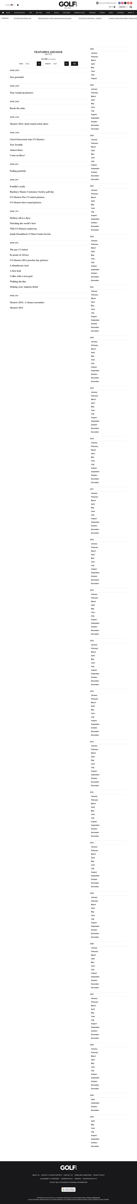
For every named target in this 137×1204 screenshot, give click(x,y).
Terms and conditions (83, 1175)
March (93, 60)
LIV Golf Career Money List (22, 18)
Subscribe (122, 7)
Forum (102, 12)
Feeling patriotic (18, 171)
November (95, 125)
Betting (39, 12)
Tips (30, 12)
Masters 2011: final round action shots (29, 123)
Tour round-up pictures (21, 92)
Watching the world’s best (23, 223)
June (93, 71)
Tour (48, 12)
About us (36, 1175)
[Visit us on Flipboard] (131, 3)
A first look (15, 270)
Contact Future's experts (51, 1175)
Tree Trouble (16, 144)
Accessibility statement (49, 1178)
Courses (120, 12)
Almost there (16, 150)
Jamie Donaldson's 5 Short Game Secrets (30, 234)
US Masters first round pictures (25, 202)
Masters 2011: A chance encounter (27, 302)
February (94, 57)
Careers (77, 1178)
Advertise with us (90, 1178)
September (95, 118)
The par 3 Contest (19, 249)
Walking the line (18, 281)
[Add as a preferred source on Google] (68, 1189)
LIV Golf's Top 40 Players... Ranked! (90, 18)
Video (111, 12)
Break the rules (17, 108)
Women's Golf (79, 12)
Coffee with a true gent (21, 276)
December (95, 129)
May (92, 67)
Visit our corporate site (93, 1197)
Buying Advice (19, 12)
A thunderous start (19, 265)
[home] (3, 13)
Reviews (92, 12)
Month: (48, 64)
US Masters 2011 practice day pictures (29, 260)
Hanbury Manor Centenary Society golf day (32, 191)
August (94, 78)
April (93, 64)
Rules (56, 12)
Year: (21, 64)
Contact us (68, 1175)
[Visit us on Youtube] (128, 3)
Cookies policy (67, 1178)
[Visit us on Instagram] (122, 3)
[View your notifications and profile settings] (18, 5)
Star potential (17, 77)
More (130, 12)
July (92, 75)
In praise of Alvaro (19, 254)
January (94, 53)
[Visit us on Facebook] (119, 3)
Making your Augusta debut (24, 286)
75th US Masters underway (23, 228)
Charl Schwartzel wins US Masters (27, 139)
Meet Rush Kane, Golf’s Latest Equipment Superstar (54, 18)
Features (66, 12)
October (94, 122)
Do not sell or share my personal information (68, 1182)
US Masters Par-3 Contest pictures (27, 197)
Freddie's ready (17, 186)
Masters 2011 (16, 307)
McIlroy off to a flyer (20, 218)
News (8, 12)
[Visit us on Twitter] (125, 3)
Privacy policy (99, 1175)
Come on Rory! (17, 155)
